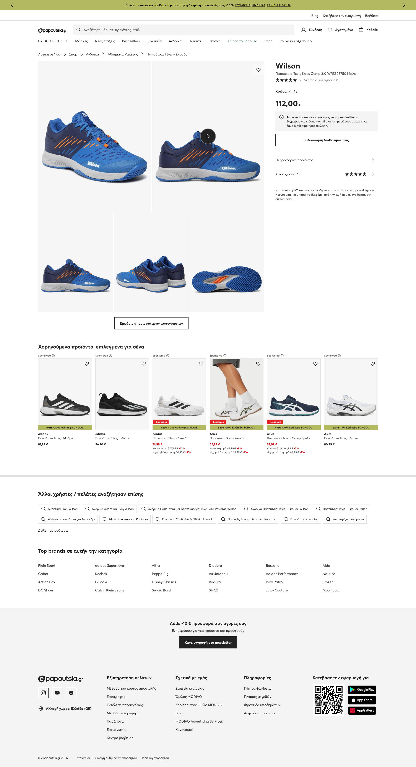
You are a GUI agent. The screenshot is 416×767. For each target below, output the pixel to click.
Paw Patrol (274, 582)
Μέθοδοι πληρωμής (139, 713)
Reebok (101, 574)
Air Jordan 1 (218, 574)
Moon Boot (331, 590)
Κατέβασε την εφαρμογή (344, 15)
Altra (156, 565)
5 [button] (307, 80)
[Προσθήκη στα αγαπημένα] (259, 70)
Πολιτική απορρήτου (155, 758)
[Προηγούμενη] (12, 5)
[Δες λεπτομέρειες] (372, 160)
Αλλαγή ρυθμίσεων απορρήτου (115, 758)
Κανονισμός (83, 758)
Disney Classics (164, 582)
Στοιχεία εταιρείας (208, 688)
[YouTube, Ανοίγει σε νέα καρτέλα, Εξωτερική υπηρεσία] (57, 693)
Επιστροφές (134, 696)
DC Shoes (46, 590)
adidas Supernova (109, 565)
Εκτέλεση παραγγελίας (139, 704)
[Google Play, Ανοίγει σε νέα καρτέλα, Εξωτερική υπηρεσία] (362, 690)
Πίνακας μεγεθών (276, 696)
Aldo (326, 565)
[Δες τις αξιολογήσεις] (372, 174)
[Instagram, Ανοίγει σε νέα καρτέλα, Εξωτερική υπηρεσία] (43, 693)
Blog (317, 15)
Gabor (43, 574)
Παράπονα (133, 721)
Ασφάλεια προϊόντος (276, 713)
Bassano (272, 565)
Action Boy (46, 582)
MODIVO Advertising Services (208, 721)
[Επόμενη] (404, 5)
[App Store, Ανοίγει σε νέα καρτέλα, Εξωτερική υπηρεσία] (362, 700)
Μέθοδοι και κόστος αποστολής (139, 688)
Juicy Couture (277, 590)
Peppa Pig (160, 574)
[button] (94, 136)
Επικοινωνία (134, 729)
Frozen (328, 582)
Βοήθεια (371, 15)
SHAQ (213, 590)
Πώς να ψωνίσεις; (275, 688)
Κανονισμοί (202, 729)
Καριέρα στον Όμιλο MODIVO (208, 704)
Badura (215, 582)
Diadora (215, 565)
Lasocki (101, 582)
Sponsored (44, 355)
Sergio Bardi (162, 590)
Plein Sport (46, 565)
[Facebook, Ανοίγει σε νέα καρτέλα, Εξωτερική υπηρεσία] (71, 693)
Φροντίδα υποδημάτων (276, 704)
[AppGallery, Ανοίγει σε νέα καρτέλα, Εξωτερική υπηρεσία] (362, 710)
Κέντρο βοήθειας (138, 737)
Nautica (329, 574)
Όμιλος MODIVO (208, 696)
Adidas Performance (282, 574)
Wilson (287, 65)
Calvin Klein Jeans (109, 590)
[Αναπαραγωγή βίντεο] (208, 136)
